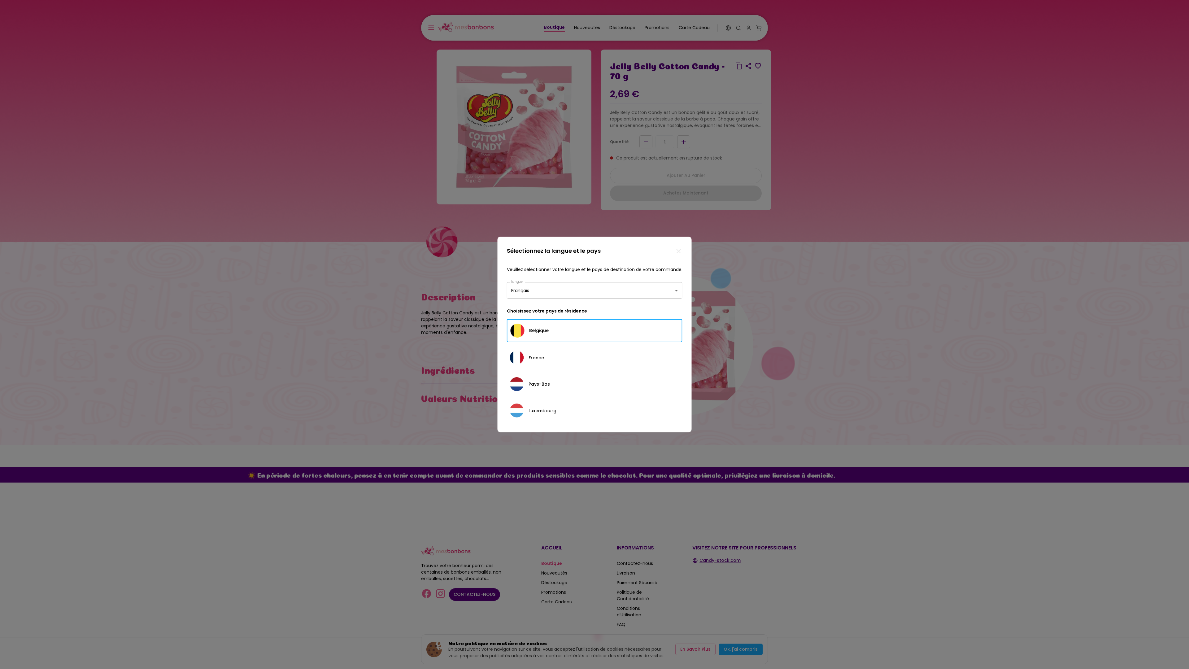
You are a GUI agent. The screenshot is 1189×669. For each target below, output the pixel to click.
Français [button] (520, 290)
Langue (517, 281)
